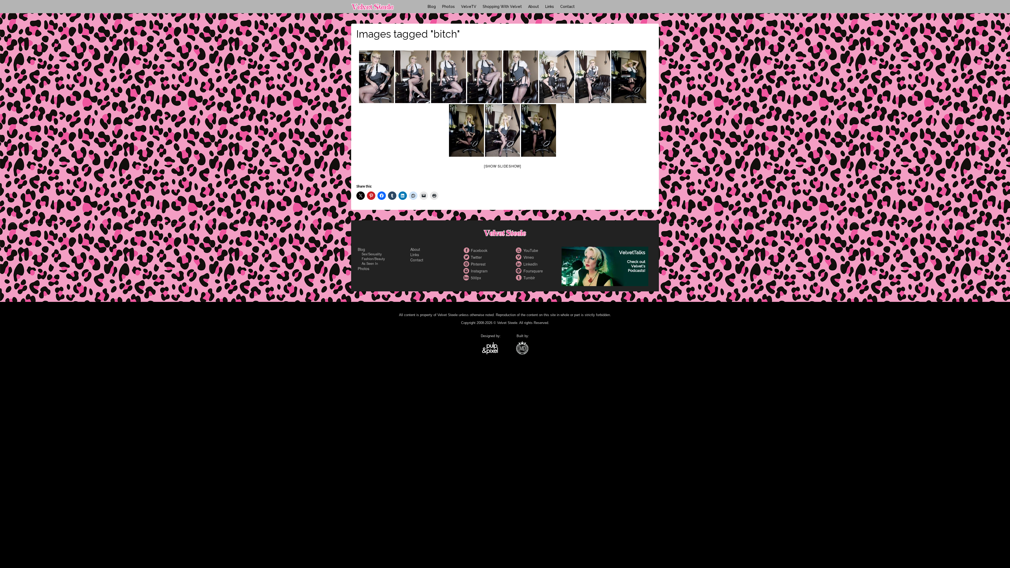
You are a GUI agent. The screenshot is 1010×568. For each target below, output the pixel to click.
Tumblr (519, 277)
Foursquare (519, 270)
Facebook (467, 250)
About (533, 6)
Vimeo (519, 257)
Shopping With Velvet (502, 6)
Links (549, 6)
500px (467, 277)
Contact (567, 6)
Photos (448, 6)
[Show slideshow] (502, 166)
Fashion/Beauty (373, 258)
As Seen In (370, 263)
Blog (432, 6)
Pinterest (467, 264)
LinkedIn (519, 264)
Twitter (467, 257)
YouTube (519, 250)
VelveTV (468, 6)
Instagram (467, 270)
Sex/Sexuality (372, 254)
